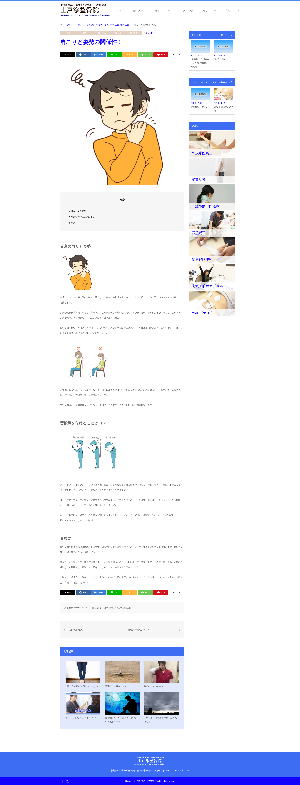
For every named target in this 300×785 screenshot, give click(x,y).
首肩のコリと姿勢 (77, 210)
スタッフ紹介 (187, 10)
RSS (67, 781)
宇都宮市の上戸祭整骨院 (146, 781)
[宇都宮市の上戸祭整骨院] (85, 10)
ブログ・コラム (232, 10)
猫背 (85, 33)
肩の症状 (117, 33)
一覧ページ (224, 35)
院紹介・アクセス (163, 10)
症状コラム (101, 33)
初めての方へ (139, 10)
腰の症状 (134, 33)
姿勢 (68, 33)
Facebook (62, 781)
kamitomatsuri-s (80, 608)
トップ (120, 10)
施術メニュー (209, 10)
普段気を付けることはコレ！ (83, 217)
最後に (72, 223)
